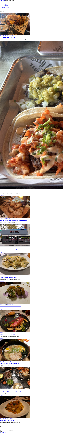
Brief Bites (5, 4)
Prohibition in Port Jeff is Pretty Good (7, 37)
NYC (5, 6)
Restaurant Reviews (5, 3)
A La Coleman (2, 0)
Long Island (6, 5)
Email (5, 432)
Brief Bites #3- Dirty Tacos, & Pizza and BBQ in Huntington (12, 191)
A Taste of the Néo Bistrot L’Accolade (7, 334)
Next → (2, 424)
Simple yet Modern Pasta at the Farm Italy (8, 277)
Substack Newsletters (5, 7)
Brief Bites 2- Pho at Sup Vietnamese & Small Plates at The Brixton (13, 220)
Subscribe (11, 430)
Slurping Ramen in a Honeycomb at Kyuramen (9, 363)
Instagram (1, 432)
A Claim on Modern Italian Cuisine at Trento (9, 420)
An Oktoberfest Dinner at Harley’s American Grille (10, 306)
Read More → (2, 40)
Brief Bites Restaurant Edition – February (8, 249)
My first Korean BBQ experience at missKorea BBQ (10, 391)
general (1, 35)
